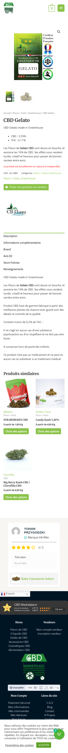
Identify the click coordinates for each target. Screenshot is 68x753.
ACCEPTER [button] (43, 745)
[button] (59, 32)
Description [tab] (10, 236)
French (10, 593)
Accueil (7, 113)
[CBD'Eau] (16, 209)
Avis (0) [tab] (7, 256)
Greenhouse (34, 113)
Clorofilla (8, 474)
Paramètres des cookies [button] (19, 745)
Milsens (8, 412)
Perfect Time (43, 412)
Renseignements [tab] (13, 269)
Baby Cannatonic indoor (37, 578)
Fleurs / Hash (19, 113)
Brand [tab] (7, 249)
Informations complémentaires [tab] (22, 242)
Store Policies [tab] (11, 262)
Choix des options (16, 431)
